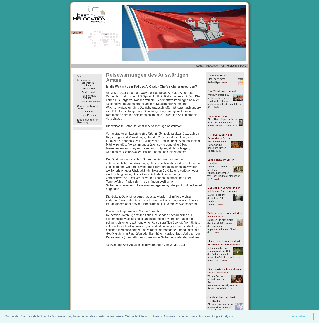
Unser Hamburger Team (87, 107)
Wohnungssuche (89, 89)
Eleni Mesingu (88, 115)
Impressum (212, 65)
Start (80, 76)
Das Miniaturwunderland (221, 91)
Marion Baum (88, 112)
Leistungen (83, 80)
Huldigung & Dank (236, 65)
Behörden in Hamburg (87, 84)
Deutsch (76, 33)
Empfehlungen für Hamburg (87, 121)
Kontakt (200, 65)
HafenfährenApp (217, 115)
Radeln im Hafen (217, 75)
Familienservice (89, 92)
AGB (222, 65)
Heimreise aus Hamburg (88, 97)
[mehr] (224, 82)
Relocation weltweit (91, 102)
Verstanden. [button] (298, 316)
